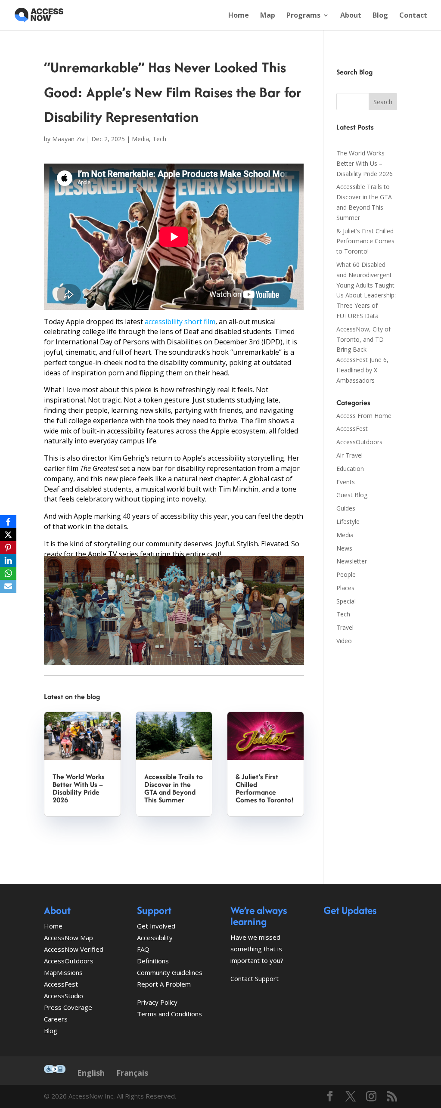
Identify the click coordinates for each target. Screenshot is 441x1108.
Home (238, 16)
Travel (345, 627)
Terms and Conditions (169, 1013)
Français (132, 1073)
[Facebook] (8, 521)
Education (350, 468)
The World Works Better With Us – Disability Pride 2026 (79, 788)
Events (345, 482)
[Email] (8, 586)
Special (346, 601)
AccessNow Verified (73, 949)
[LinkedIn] (8, 560)
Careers (56, 1019)
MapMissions (63, 972)
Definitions (153, 960)
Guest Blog (351, 495)
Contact (413, 16)
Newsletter (351, 561)
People (346, 574)
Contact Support (254, 978)
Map (267, 16)
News (344, 548)
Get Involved (156, 926)
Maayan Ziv (68, 139)
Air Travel (349, 455)
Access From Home (363, 416)
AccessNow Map (68, 937)
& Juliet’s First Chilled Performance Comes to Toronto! (265, 788)
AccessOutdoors (359, 442)
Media (140, 139)
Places (345, 588)
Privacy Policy (157, 1002)
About (350, 16)
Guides (345, 508)
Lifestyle (348, 521)
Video (344, 641)
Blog (380, 16)
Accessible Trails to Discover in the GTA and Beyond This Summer (173, 788)
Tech (159, 139)
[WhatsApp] (8, 573)
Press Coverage (68, 1007)
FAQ (143, 949)
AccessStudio (63, 995)
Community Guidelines (169, 972)
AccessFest (352, 428)
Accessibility (155, 937)
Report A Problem (164, 984)
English (91, 1073)
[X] (8, 534)
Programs (303, 16)
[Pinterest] (8, 547)
